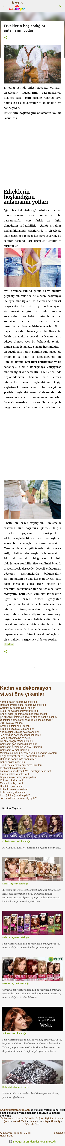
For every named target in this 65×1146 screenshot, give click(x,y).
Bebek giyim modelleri (12, 762)
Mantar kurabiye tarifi (11, 783)
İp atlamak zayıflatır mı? (13, 768)
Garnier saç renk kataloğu (15, 983)
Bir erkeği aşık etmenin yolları (16, 741)
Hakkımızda (6, 1135)
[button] (6, 38)
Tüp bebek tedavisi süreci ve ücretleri (21, 765)
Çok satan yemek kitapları (14, 750)
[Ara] (60, 6)
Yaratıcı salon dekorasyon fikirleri (18, 702)
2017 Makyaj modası (11, 723)
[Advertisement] (32, 153)
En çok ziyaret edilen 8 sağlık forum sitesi (23, 756)
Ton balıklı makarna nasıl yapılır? (18, 798)
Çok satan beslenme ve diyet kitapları (21, 747)
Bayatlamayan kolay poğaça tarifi (18, 777)
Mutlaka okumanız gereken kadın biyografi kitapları (28, 753)
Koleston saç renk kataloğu (16, 841)
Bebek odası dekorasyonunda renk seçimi (23, 714)
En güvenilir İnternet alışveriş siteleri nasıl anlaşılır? (28, 717)
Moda (19, 1118)
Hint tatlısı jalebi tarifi (11, 786)
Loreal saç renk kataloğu (15, 883)
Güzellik (29, 1118)
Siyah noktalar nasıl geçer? (15, 726)
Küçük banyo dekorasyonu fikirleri (19, 711)
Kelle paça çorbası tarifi (13, 792)
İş (40, 1121)
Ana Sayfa (6, 1132)
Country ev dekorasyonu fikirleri (17, 708)
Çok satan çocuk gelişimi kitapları (18, 744)
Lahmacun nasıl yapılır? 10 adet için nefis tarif (25, 771)
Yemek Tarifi (20, 1121)
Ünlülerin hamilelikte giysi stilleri (18, 759)
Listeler (33, 1121)
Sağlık (39, 1118)
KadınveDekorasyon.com (15, 1110)
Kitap (46, 1121)
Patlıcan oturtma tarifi (12, 780)
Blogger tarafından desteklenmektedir (34, 1141)
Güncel (29, 1124)
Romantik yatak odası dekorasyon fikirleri (23, 705)
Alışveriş (55, 1121)
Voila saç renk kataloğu (14, 1033)
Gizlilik (28, 1132)
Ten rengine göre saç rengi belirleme (20, 735)
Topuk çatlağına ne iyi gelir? (15, 738)
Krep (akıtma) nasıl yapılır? (15, 795)
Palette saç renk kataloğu (15, 937)
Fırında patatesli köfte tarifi (14, 774)
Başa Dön (59, 1132)
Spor (37, 1124)
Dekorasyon (7, 1118)
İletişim (18, 1132)
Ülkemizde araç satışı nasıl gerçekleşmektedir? (26, 720)
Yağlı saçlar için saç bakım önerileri (19, 732)
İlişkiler (9, 644)
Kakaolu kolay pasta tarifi (14, 789)
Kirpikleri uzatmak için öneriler (17, 729)
